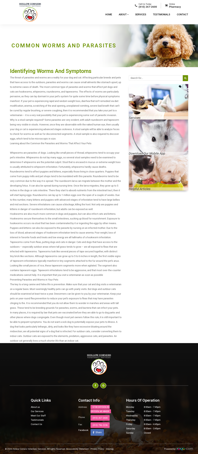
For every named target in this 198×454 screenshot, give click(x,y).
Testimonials (161, 14)
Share (98, 432)
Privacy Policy (97, 449)
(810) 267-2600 (100, 418)
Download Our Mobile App (147, 153)
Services (140, 14)
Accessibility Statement (77, 449)
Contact (182, 14)
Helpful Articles (139, 189)
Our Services (37, 411)
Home (108, 14)
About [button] (123, 14)
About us (35, 407)
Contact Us (36, 424)
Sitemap (110, 449)
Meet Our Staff (38, 415)
